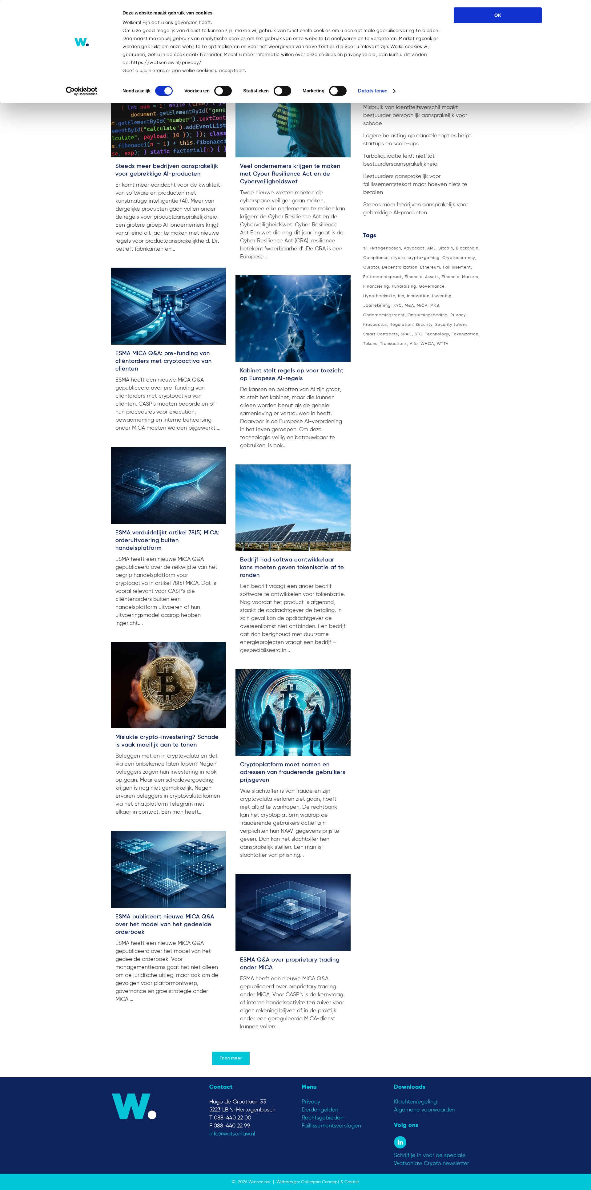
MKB (434, 306)
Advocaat (414, 248)
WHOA (427, 344)
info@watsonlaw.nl (232, 1134)
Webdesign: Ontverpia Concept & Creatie (317, 1182)
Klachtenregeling (415, 1102)
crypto (398, 258)
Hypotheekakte (379, 296)
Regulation (401, 325)
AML (431, 248)
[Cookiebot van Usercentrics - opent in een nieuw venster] (82, 91)
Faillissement (457, 267)
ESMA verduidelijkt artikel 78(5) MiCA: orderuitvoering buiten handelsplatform (167, 540)
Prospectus (375, 325)
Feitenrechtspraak (382, 277)
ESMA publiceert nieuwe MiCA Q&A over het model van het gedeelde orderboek (164, 924)
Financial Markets (460, 277)
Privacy (458, 315)
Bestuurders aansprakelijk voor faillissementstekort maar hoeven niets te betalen (415, 184)
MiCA (422, 306)
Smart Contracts (380, 334)
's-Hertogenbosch (382, 248)
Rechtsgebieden (323, 1118)
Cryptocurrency (458, 258)
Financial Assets (422, 277)
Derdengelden (320, 1110)
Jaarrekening (377, 306)
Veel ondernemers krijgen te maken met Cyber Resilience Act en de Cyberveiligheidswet (290, 174)
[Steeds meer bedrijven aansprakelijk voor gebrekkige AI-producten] (168, 114)
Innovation (418, 296)
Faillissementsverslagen (331, 1126)
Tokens (370, 344)
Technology (437, 334)
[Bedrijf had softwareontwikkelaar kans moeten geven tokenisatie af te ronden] (293, 507)
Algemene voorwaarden (424, 1110)
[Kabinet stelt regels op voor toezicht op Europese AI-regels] (293, 318)
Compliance (375, 258)
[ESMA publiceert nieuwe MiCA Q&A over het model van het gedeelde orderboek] (168, 869)
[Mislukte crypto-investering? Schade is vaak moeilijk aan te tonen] (168, 685)
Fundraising (404, 287)
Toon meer (231, 1058)
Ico (401, 296)
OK (497, 15)
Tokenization (465, 334)
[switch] (223, 91)
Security (424, 325)
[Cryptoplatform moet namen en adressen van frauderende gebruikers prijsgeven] (293, 712)
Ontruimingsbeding (428, 315)
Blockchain (467, 248)
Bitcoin (445, 248)
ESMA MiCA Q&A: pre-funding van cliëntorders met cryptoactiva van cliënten (163, 361)
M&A (409, 306)
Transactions (393, 344)
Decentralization (399, 267)
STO (418, 334)
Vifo (414, 344)
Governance (431, 287)
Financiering (376, 287)
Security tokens (451, 325)
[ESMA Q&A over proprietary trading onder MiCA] (293, 912)
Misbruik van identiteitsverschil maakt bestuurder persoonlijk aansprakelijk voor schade (415, 115)
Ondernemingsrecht (384, 315)
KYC (397, 306)
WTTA (442, 344)
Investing (442, 296)
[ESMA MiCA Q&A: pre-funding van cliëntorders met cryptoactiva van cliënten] (168, 306)
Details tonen (372, 91)
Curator (371, 267)
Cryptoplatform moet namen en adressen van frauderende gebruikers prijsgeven (292, 772)
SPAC (406, 334)
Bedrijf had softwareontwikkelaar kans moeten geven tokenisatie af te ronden (292, 567)
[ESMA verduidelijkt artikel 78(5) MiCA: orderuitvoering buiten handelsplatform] (168, 485)
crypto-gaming (424, 258)
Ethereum (430, 267)
